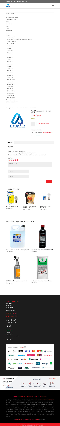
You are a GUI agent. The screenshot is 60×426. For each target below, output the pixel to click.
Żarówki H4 (10, 64)
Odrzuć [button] (41, 425)
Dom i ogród (9, 24)
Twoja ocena (11, 158)
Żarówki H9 (10, 70)
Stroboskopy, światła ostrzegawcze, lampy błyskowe (19, 39)
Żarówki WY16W (11, 97)
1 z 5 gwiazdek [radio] (9, 160)
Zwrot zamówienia (28, 396)
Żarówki (15, 108)
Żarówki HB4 (10, 75)
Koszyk (8, 332)
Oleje (7, 28)
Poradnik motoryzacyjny (13, 336)
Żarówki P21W (10, 82)
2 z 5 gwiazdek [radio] (11, 160)
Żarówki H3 (19, 108)
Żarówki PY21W (10, 84)
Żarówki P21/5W (11, 79)
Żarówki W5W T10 (11, 95)
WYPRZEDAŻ (9, 30)
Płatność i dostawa (18, 396)
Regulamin (36, 396)
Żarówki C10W (10, 43)
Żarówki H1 (10, 48)
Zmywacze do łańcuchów (12, 102)
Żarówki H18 (10, 57)
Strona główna (9, 108)
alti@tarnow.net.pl (11, 316)
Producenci (10, 338)
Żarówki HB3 (10, 73)
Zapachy (8, 33)
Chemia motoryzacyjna (11, 19)
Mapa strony (43, 396)
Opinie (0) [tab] (10, 142)
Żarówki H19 (10, 59)
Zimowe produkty (10, 99)
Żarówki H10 (10, 50)
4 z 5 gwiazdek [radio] (15, 160)
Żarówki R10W (10, 86)
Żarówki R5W (10, 88)
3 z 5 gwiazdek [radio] (13, 160)
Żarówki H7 (10, 66)
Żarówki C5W (10, 46)
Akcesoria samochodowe (12, 17)
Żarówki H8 (10, 68)
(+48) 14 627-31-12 (11, 313)
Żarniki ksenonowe (11, 41)
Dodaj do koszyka (43, 123)
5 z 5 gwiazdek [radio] (17, 160)
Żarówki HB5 (10, 77)
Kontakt (9, 339)
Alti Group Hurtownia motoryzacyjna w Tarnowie (27, 419)
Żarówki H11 (10, 52)
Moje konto (9, 334)
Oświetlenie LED (11, 37)
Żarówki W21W (10, 93)
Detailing (8, 22)
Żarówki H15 (10, 55)
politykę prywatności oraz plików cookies (44, 399)
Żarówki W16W (10, 91)
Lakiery (7, 26)
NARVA (38, 135)
